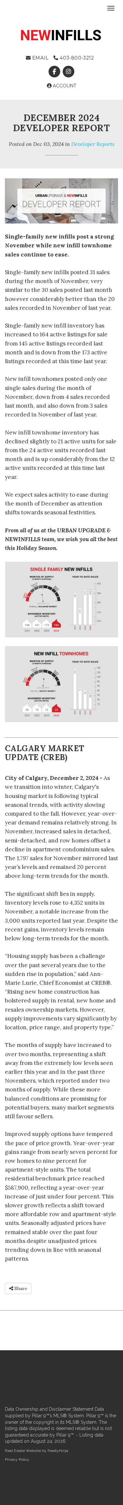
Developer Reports (92, 144)
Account (63, 85)
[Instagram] (68, 71)
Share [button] (20, 1288)
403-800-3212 (76, 58)
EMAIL (40, 58)
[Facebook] (55, 71)
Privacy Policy (17, 1459)
